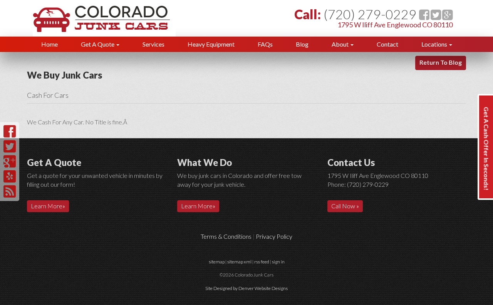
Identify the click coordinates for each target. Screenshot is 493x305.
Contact (387, 44)
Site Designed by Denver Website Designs (246, 288)
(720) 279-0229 (370, 14)
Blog (302, 44)
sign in (278, 262)
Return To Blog (440, 62)
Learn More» (48, 205)
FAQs (265, 44)
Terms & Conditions (226, 236)
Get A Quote (98, 44)
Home (49, 44)
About (341, 44)
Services (153, 44)
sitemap (217, 262)
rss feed (261, 262)
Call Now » (345, 205)
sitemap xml (239, 262)
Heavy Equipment (211, 44)
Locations (434, 44)
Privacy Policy (274, 236)
